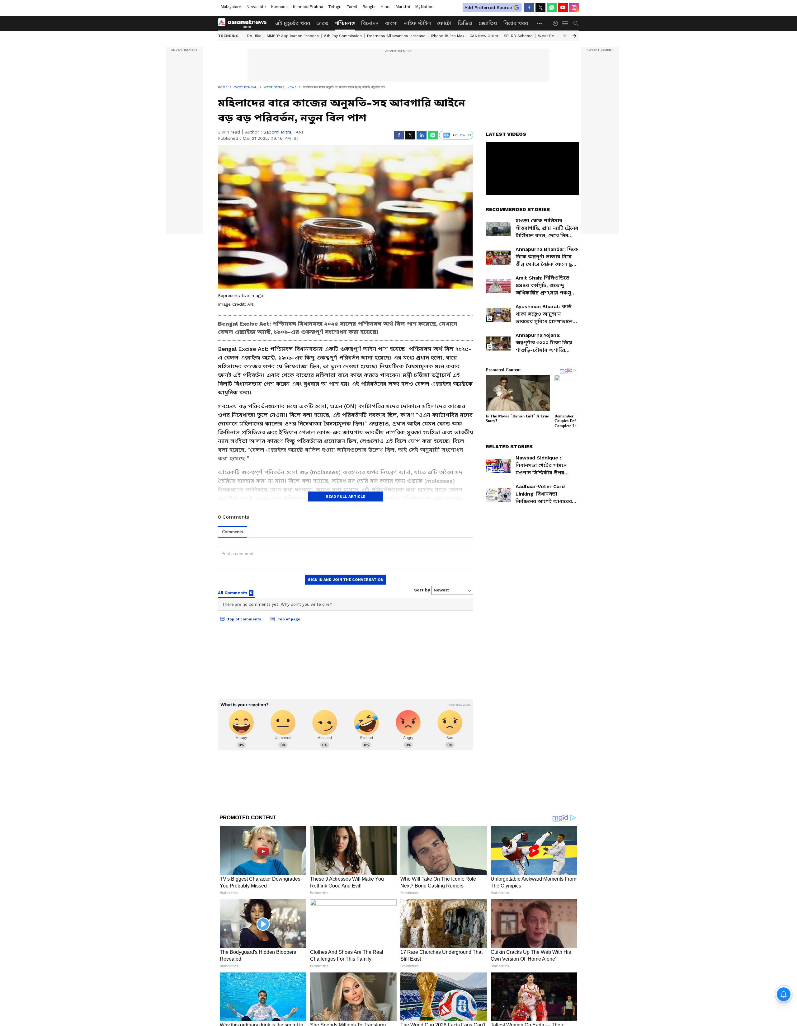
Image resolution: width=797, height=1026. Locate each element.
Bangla (368, 6)
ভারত (322, 23)
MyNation (424, 6)
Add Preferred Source (488, 7)
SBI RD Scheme (518, 36)
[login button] (557, 23)
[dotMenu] (539, 23)
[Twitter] (540, 7)
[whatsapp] (552, 7)
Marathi (402, 6)
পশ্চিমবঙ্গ (345, 23)
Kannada (279, 6)
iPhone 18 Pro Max (447, 36)
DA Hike (254, 36)
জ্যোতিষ (488, 23)
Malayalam (230, 6)
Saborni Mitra (277, 131)
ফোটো (444, 23)
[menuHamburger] (565, 23)
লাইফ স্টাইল (417, 23)
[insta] (574, 7)
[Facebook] (529, 7)
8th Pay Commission (343, 36)
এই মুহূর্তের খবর (292, 23)
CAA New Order (483, 36)
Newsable (256, 6)
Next (574, 35)
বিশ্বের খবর (515, 23)
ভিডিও (465, 23)
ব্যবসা (391, 23)
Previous (565, 35)
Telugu (335, 6)
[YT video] (563, 7)
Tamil (352, 6)
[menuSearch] (575, 23)
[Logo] (244, 23)
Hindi (385, 6)
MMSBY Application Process (293, 36)
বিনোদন (370, 23)
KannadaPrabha (308, 6)
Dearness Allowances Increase (396, 36)
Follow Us (462, 135)
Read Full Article (345, 496)
